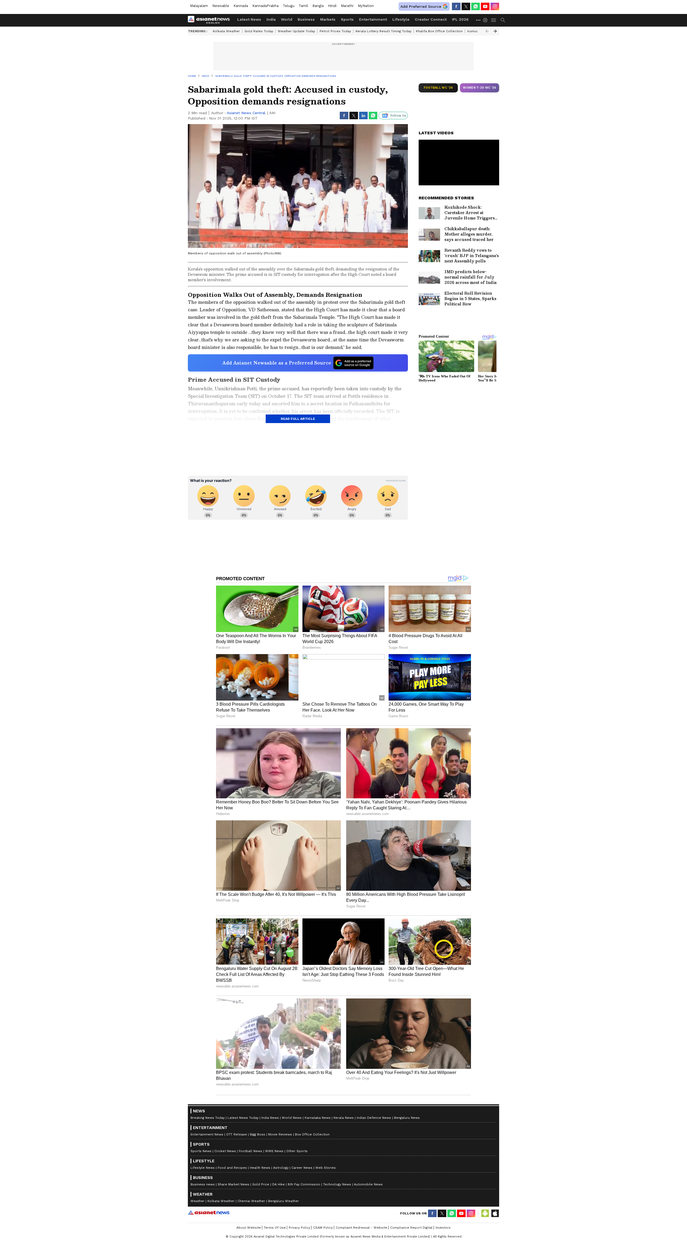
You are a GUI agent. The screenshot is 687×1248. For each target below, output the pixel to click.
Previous (487, 31)
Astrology (280, 1168)
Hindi (332, 6)
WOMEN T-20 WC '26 (479, 87)
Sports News (201, 1151)
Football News (250, 1151)
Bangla (318, 6)
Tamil (303, 6)
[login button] (486, 20)
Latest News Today (243, 1118)
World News (292, 1118)
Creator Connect (431, 19)
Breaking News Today (208, 1118)
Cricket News (225, 1151)
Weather (197, 1201)
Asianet (208, 1212)
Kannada (240, 6)
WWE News (274, 1151)
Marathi (347, 6)
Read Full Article (298, 419)
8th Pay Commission (304, 1184)
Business (306, 19)
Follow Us (398, 115)
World (286, 19)
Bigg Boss (257, 1134)
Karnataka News (318, 1118)
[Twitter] (466, 6)
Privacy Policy (299, 1227)
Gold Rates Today (258, 31)
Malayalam (199, 6)
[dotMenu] (478, 20)
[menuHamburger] (493, 20)
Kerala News (344, 1118)
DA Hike (278, 1184)
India (271, 19)
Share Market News (233, 1184)
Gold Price (260, 1184)
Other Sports (297, 1151)
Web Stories (325, 1168)
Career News (301, 1168)
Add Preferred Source (420, 6)
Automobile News (368, 1184)
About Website (248, 1227)
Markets (327, 19)
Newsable (220, 6)
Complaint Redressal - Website (361, 1227)
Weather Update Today (296, 31)
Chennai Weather (251, 1201)
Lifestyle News (203, 1168)
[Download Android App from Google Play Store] (485, 1213)
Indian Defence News (374, 1118)
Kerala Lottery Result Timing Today (383, 31)
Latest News (249, 19)
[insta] (495, 6)
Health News (260, 1168)
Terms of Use (275, 1227)
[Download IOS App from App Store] (495, 1213)
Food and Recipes (232, 1168)
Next (495, 31)
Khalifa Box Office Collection (439, 31)
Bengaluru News (407, 1118)
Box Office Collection (312, 1134)
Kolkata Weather (226, 31)
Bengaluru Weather (283, 1201)
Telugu (288, 6)
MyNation (366, 6)
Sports (347, 19)
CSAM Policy (323, 1227)
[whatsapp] (475, 6)
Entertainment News (207, 1134)
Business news (203, 1184)
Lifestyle (401, 19)
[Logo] (210, 20)
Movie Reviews (280, 1134)
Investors (443, 1227)
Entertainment (373, 19)
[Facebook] (456, 6)
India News (270, 1118)
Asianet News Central (246, 113)
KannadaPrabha (265, 6)
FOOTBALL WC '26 (438, 87)
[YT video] (485, 6)
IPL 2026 (460, 19)
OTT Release (236, 1134)
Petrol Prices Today (335, 31)
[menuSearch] (503, 20)
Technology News (337, 1184)
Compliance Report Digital (411, 1227)
